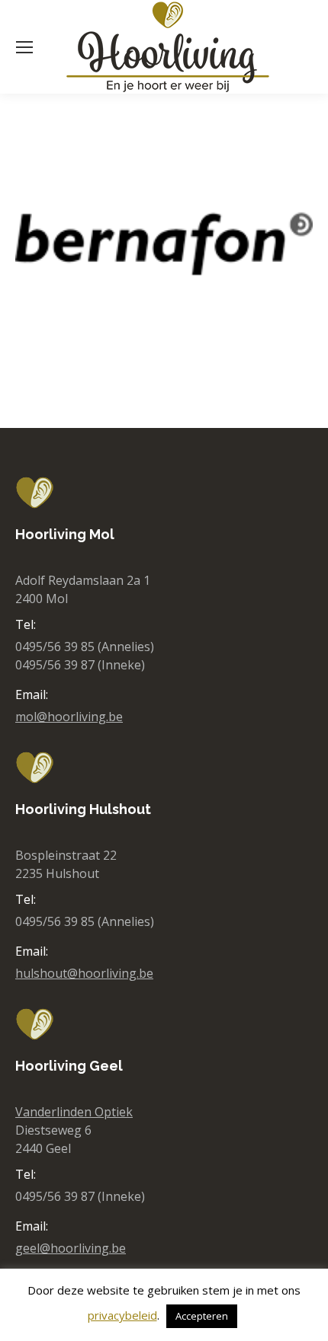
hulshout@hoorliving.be (84, 973)
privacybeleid (122, 1315)
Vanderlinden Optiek (74, 1111)
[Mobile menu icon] (24, 47)
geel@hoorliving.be (70, 1248)
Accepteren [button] (201, 1316)
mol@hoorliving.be (69, 716)
